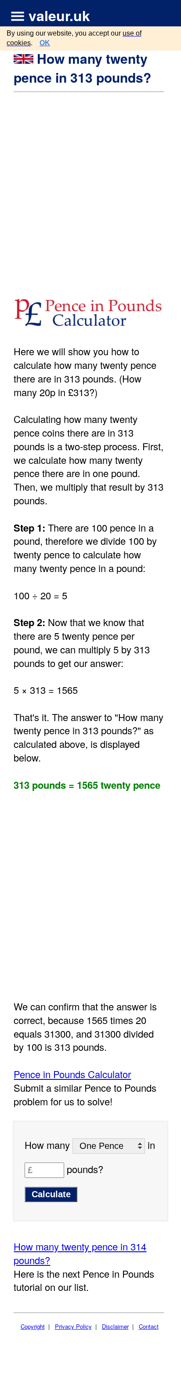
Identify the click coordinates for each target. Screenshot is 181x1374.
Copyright (33, 1326)
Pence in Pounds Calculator (72, 1074)
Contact (149, 1326)
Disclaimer (115, 1326)
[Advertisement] (90, 187)
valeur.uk (59, 15)
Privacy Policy (73, 1326)
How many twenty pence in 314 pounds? (80, 1253)
